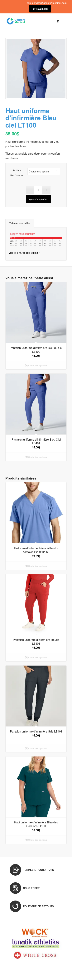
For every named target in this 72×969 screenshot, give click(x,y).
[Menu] (45, 21)
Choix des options (37, 365)
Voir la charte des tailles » (24, 252)
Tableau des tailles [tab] (19, 223)
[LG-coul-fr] (29, 21)
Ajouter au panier (38, 199)
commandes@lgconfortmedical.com (47, 3)
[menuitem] (46, 21)
